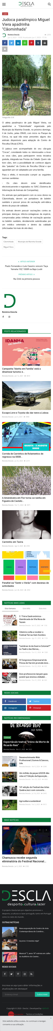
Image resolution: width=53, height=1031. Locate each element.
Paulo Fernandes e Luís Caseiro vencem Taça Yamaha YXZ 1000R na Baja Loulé (26, 268)
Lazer (5, 14)
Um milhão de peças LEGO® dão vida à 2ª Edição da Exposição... (34, 774)
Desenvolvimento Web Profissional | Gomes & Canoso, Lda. (34, 760)
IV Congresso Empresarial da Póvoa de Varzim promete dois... (34, 661)
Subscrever (42, 994)
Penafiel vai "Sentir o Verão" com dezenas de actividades (25, 584)
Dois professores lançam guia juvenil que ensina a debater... (33, 675)
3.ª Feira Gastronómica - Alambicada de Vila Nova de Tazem (32, 619)
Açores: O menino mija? (29, 941)
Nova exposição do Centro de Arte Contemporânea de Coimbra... (34, 930)
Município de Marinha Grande (29, 241)
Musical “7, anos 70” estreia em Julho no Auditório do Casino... (34, 955)
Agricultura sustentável (30, 801)
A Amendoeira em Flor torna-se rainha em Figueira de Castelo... (24, 499)
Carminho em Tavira (12, 542)
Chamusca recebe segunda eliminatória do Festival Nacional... (24, 859)
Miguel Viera (8, 247)
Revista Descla (13, 34)
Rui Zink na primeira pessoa (26, 279)
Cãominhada (9, 241)
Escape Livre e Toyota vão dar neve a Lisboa (25, 412)
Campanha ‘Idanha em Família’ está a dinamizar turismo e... (21, 370)
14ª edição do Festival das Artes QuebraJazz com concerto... (34, 788)
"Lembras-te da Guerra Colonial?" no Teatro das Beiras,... (34, 647)
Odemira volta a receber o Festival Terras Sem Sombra (32, 633)
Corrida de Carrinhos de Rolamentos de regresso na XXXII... (22, 455)
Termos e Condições (34, 1014)
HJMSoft (45, 1008)
